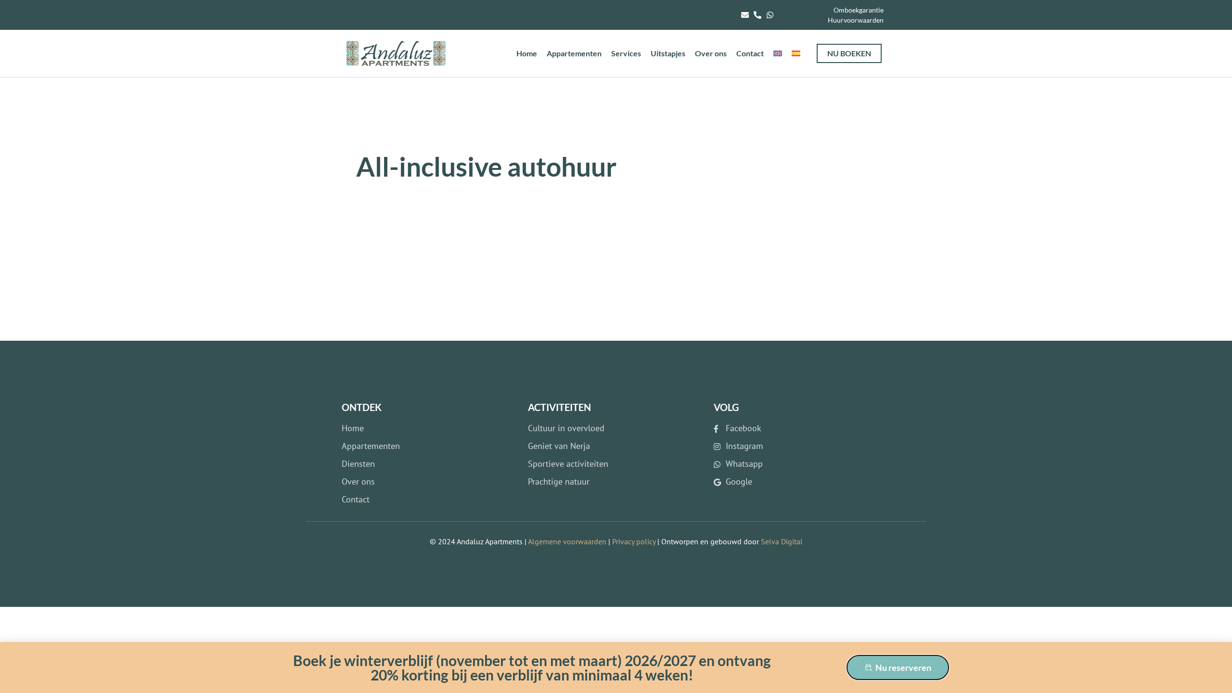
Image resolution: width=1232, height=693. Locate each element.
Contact (750, 53)
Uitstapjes (668, 53)
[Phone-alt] (757, 15)
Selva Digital (782, 541)
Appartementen (574, 53)
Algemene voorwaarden (567, 541)
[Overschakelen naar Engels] (778, 53)
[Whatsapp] (770, 15)
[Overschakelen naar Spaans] (796, 53)
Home (526, 53)
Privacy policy (633, 541)
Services (626, 53)
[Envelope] (745, 15)
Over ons (711, 53)
